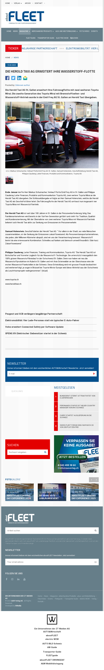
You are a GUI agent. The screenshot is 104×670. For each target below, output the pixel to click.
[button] (25, 31)
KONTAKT (39, 3)
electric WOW (85, 599)
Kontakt (41, 601)
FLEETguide (52, 655)
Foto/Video (42, 599)
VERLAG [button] (17, 3)
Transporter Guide (71, 599)
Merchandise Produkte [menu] (68, 596)
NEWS (16, 58)
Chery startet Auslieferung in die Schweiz (76, 416)
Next (96, 479)
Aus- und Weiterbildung (87, 596)
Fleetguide (59, 599)
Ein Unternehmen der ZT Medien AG (52, 628)
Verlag (95, 599)
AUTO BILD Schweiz (52, 643)
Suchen (75, 38)
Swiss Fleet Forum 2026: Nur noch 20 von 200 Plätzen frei (76, 426)
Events (51, 599)
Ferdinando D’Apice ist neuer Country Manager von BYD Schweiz (77, 407)
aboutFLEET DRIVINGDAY (52, 660)
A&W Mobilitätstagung (52, 663)
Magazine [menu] (54, 596)
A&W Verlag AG (17, 601)
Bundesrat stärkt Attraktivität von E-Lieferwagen (77, 397)
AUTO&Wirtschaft (52, 631)
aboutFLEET (52, 635)
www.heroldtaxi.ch (13, 284)
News (47, 596)
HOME (7, 3)
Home (41, 596)
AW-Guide (52, 647)
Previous (91, 479)
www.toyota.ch (12, 279)
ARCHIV (28, 3)
